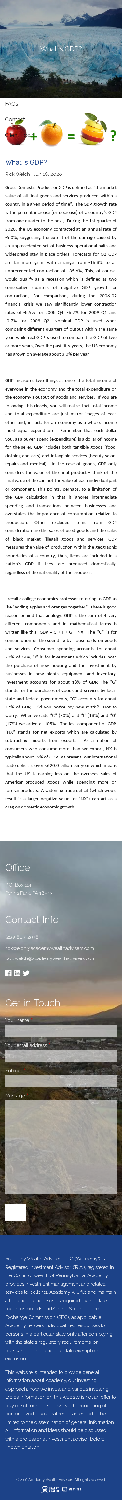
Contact (15, 119)
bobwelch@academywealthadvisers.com (50, 958)
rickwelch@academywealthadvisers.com (49, 948)
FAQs (11, 103)
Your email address (49, 1045)
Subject (36, 1071)
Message (38, 1096)
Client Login (19, 135)
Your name (40, 1020)
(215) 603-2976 (22, 937)
